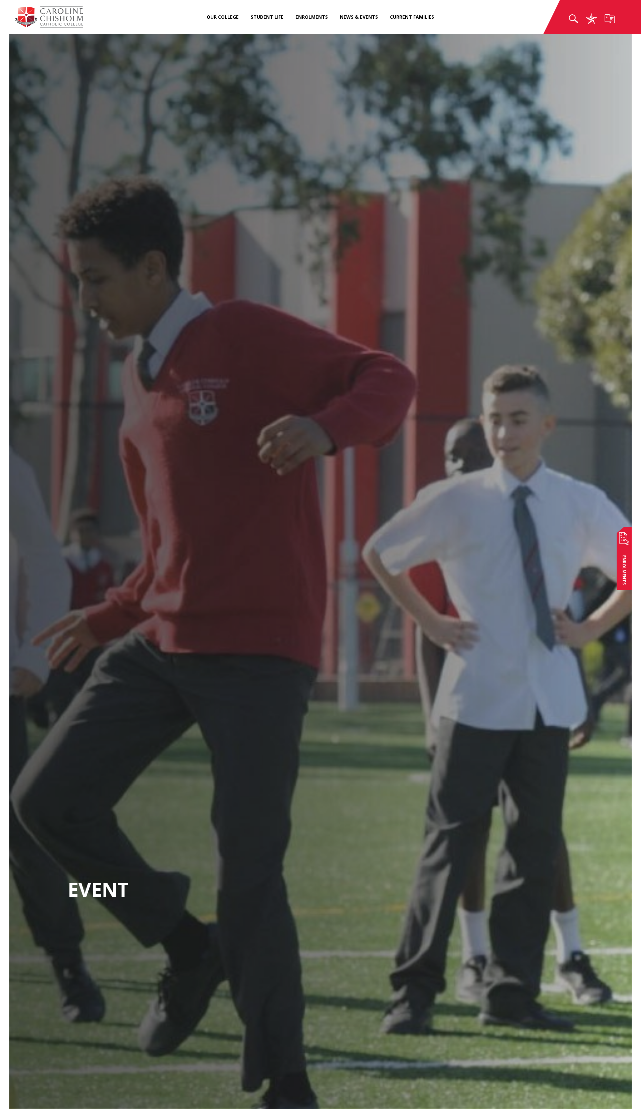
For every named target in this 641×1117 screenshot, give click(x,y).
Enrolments (311, 17)
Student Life (267, 17)
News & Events (359, 17)
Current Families (412, 17)
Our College (223, 17)
